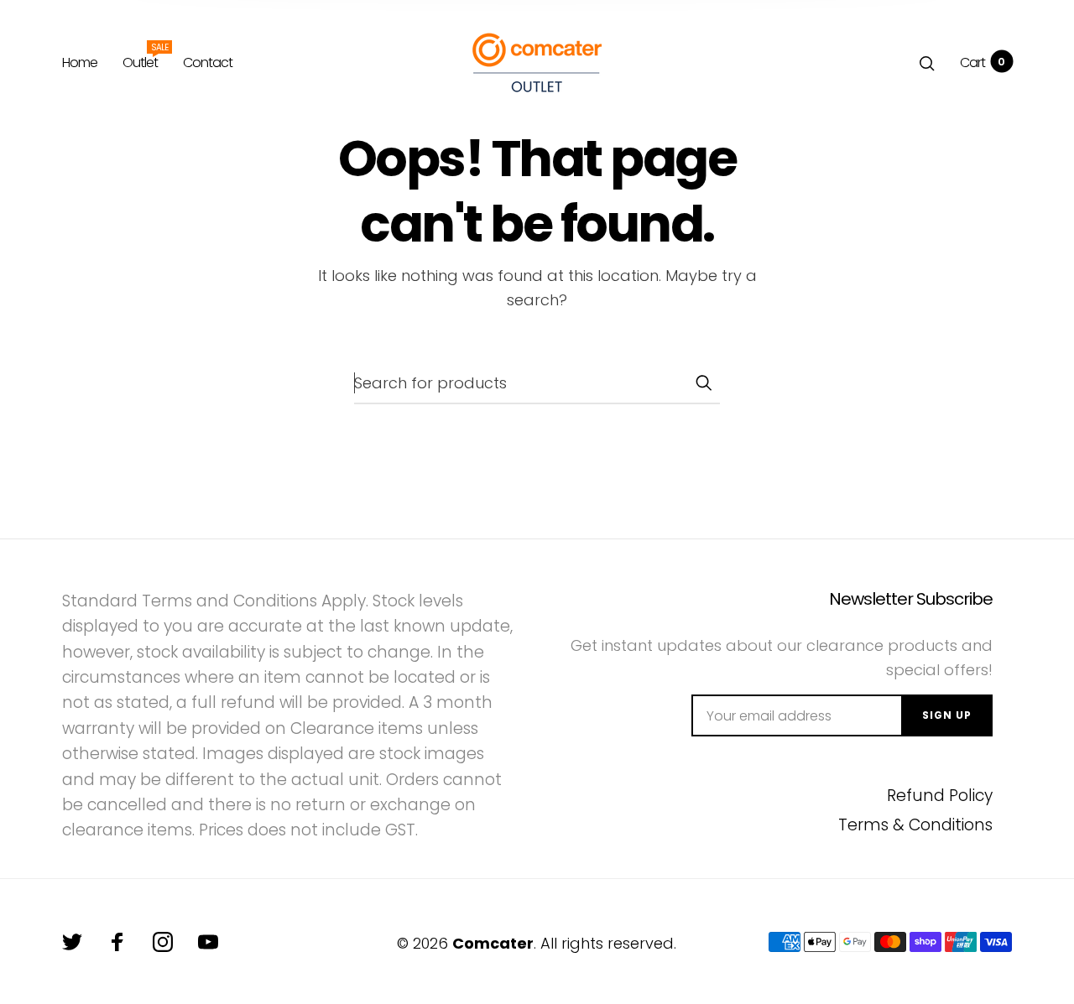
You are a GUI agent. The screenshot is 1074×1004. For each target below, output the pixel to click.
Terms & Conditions (915, 825)
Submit (703, 382)
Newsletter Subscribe (910, 599)
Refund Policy (940, 795)
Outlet (140, 60)
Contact (207, 62)
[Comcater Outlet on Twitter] (72, 942)
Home (79, 62)
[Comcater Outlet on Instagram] (163, 942)
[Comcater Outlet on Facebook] (117, 942)
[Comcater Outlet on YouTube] (208, 942)
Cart (982, 62)
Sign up (947, 715)
